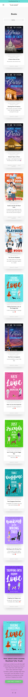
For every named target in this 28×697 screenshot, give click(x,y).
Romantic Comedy (14, 66)
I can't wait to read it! (14, 681)
